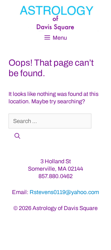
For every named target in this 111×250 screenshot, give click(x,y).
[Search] (17, 135)
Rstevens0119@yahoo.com (64, 192)
